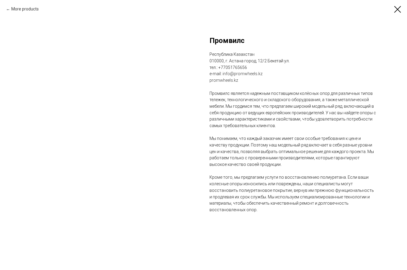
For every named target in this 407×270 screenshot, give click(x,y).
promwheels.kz (223, 80)
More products (25, 9)
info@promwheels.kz (242, 73)
